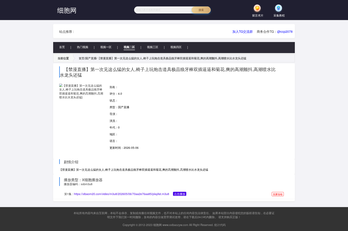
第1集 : (116, 194)
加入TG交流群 (242, 31)
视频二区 (129, 47)
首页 (62, 47)
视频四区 (176, 47)
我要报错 (278, 194)
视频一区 (106, 47)
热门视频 (82, 47)
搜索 (201, 9)
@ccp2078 (285, 31)
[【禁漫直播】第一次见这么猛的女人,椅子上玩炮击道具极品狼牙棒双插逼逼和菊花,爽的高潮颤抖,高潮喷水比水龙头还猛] (81, 91)
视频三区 (152, 47)
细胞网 (67, 9)
